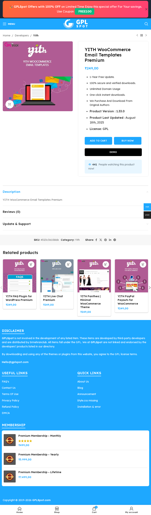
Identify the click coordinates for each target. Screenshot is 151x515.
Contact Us (8, 387)
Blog (80, 387)
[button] (31, 264)
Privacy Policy (10, 400)
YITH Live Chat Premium (53, 298)
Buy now (128, 140)
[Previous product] (137, 35)
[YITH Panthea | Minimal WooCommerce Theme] (94, 276)
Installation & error (89, 406)
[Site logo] (75, 23)
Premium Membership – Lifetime (39, 472)
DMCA (6, 413)
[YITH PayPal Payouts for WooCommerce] (131, 276)
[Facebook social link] (96, 239)
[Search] (146, 24)
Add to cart (98, 140)
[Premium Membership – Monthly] (10, 440)
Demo (113, 152)
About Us (83, 381)
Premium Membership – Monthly (39, 435)
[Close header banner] (146, 9)
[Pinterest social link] (105, 239)
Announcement (86, 394)
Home (6, 35)
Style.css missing (87, 400)
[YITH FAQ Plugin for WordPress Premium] (19, 276)
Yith (35, 35)
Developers (22, 35)
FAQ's (5, 381)
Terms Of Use (10, 394)
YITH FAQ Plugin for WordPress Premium (19, 298)
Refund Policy (10, 406)
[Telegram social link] (114, 239)
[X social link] (100, 239)
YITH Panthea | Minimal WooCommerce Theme (90, 302)
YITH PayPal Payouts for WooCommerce (128, 300)
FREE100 (85, 11)
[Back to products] (141, 35)
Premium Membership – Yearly (38, 454)
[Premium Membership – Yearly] (10, 459)
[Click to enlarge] (10, 104)
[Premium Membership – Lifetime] (10, 476)
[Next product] (146, 35)
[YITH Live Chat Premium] (57, 276)
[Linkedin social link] (110, 239)
